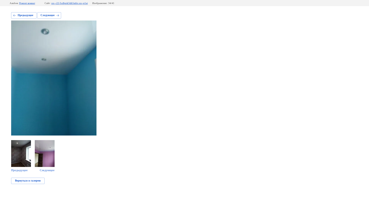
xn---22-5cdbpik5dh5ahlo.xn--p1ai (69, 3)
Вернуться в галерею (28, 180)
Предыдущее (25, 15)
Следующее (48, 15)
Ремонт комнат (27, 3)
